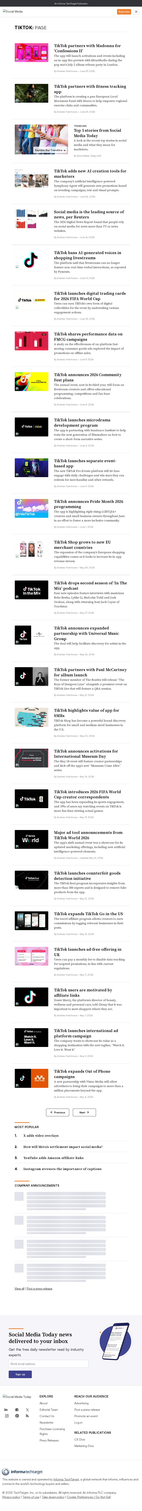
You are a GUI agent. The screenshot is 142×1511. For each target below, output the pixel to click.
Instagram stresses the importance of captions (62, 1169)
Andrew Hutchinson (67, 71)
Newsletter (46, 1422)
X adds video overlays (41, 1135)
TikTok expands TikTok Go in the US (88, 913)
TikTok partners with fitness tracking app (90, 89)
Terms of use (31, 1497)
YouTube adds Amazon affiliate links (53, 1158)
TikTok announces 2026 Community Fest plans (88, 377)
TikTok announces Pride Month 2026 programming (88, 504)
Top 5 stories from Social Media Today (97, 133)
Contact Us (47, 1416)
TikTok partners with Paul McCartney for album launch (90, 672)
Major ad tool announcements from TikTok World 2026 (88, 835)
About (44, 1403)
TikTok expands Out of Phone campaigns (82, 1073)
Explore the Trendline (50, 150)
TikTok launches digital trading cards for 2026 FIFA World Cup (90, 296)
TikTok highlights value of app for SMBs (86, 712)
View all (19, 1288)
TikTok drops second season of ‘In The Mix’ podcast (90, 585)
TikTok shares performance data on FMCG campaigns (88, 336)
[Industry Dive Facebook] (17, 1410)
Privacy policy (11, 1497)
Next (83, 1112)
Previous (59, 1112)
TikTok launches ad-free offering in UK (87, 951)
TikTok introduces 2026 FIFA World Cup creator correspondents (87, 794)
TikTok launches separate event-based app (85, 463)
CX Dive (79, 1439)
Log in (78, 1422)
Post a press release (39, 1288)
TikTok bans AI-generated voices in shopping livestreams (87, 255)
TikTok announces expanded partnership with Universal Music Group (86, 633)
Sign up (20, 1374)
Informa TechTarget (66, 1479)
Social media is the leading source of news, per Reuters (89, 214)
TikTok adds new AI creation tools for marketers (90, 173)
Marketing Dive (84, 1446)
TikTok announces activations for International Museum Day (86, 753)
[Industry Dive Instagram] (7, 1416)
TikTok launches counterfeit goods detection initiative (87, 875)
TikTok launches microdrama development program (82, 422)
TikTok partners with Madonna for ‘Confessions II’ (87, 48)
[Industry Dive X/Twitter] (27, 1410)
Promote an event (86, 1416)
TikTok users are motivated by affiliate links (83, 992)
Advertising (81, 1403)
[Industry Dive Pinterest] (17, 1416)
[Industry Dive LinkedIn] (6, 1410)
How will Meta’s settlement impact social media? (63, 1147)
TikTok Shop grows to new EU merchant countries (82, 544)
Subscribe (124, 11)
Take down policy (53, 1497)
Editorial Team (49, 1409)
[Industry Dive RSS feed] (27, 1416)
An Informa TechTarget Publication (71, 3)
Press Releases (49, 1440)
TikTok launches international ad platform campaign (86, 1033)
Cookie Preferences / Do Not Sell (89, 1497)
